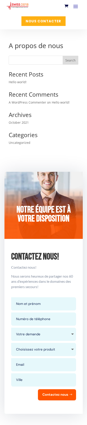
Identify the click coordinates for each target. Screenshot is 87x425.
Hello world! (18, 82)
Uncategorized (19, 142)
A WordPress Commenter (27, 102)
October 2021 (19, 122)
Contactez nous (55, 394)
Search (70, 60)
